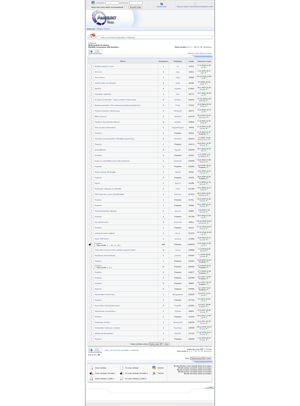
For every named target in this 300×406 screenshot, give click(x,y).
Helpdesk (131, 37)
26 (195, 47)
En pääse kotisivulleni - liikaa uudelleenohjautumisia (115, 100)
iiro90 (178, 83)
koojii (202, 123)
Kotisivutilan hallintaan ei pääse (107, 328)
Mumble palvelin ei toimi (104, 66)
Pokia (178, 105)
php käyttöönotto (101, 222)
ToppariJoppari (178, 127)
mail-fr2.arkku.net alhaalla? (105, 83)
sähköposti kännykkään (104, 333)
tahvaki (202, 184)
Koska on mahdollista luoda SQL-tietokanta (112, 161)
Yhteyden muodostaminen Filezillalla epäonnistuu (114, 139)
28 (201, 47)
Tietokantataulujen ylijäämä (105, 211)
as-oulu (202, 240)
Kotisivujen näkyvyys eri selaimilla (108, 189)
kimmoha (177, 116)
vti (178, 66)
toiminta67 (178, 161)
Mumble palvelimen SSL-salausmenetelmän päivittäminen (118, 105)
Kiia (202, 151)
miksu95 (202, 162)
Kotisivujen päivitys (102, 322)
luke (178, 94)
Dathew (178, 311)
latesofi (178, 211)
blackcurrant (202, 139)
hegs (178, 77)
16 (112, 245)
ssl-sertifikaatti (100, 150)
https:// (97, 183)
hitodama (178, 139)
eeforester (178, 222)
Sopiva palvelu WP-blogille (105, 172)
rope (178, 72)
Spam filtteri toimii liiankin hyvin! (107, 306)
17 (115, 245)
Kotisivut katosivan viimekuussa (107, 111)
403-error (98, 72)
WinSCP (98, 89)
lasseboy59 (177, 322)
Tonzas (202, 89)
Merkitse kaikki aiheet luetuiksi (200, 53)
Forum (107, 29)
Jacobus (177, 239)
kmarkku (177, 89)
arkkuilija (202, 101)
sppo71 (178, 183)
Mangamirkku (178, 294)
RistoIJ (178, 172)
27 (198, 47)
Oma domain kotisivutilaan (105, 127)
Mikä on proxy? (101, 116)
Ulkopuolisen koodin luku (105, 294)
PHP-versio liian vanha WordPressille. (109, 194)
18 (118, 245)
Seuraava (207, 47)
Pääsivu (100, 29)
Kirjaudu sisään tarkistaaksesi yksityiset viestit (195, 6)
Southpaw (202, 156)
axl (202, 67)
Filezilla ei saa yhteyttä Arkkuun (107, 122)
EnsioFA (177, 306)
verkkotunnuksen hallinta (105, 233)
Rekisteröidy (161, 6)
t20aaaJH (178, 111)
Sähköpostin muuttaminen (105, 311)
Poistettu (98, 133)
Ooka (178, 189)
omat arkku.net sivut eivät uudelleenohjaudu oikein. (115, 250)
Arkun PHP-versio (102, 239)
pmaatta (177, 255)
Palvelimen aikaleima (103, 94)
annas (177, 250)
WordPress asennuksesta (105, 255)
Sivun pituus (100, 77)
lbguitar (178, 150)
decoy (177, 233)
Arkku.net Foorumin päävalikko (113, 37)
